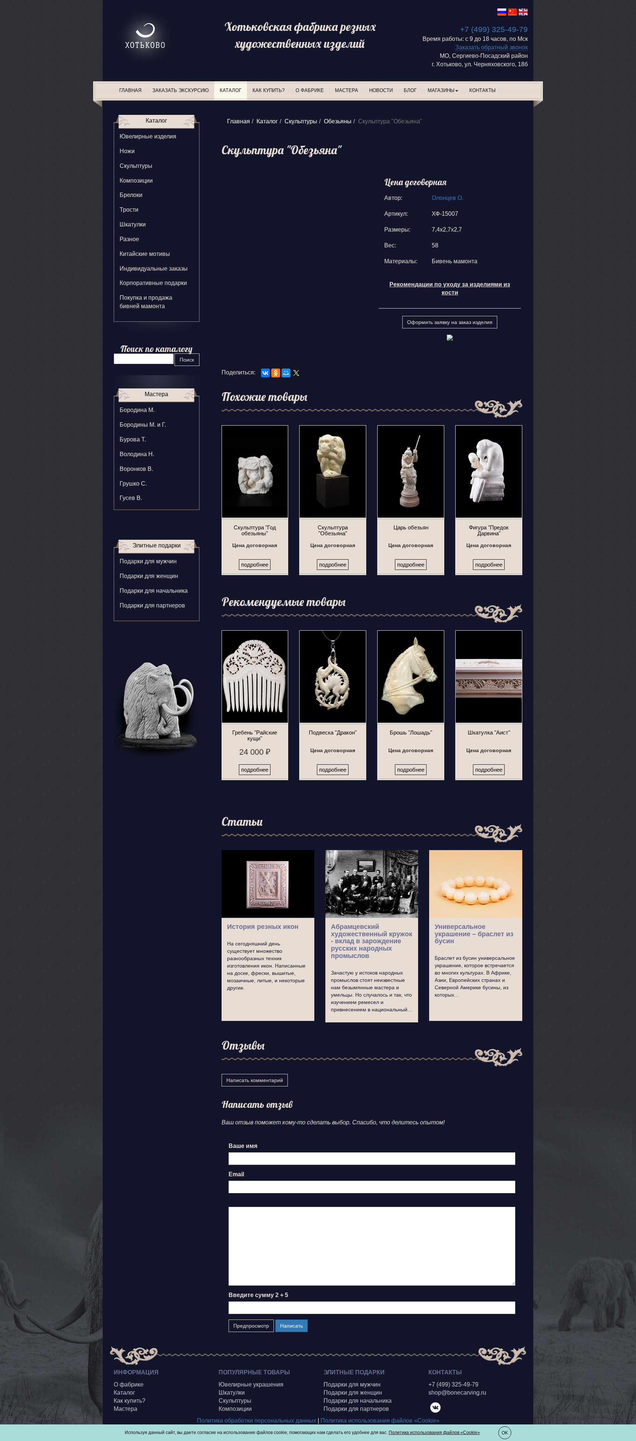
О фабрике (310, 90)
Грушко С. (133, 483)
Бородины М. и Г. (143, 425)
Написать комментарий (254, 1080)
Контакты (482, 90)
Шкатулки (133, 224)
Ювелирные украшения (251, 1384)
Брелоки (131, 195)
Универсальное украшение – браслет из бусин (474, 934)
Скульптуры (301, 121)
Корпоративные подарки (153, 283)
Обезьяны (337, 121)
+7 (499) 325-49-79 (494, 29)
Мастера (346, 90)
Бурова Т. (133, 439)
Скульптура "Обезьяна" (333, 530)
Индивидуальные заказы (154, 268)
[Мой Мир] (286, 373)
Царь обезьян (410, 527)
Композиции (136, 180)
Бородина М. (137, 410)
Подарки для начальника (154, 591)
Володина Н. (137, 454)
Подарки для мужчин (148, 561)
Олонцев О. (447, 198)
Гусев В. (131, 498)
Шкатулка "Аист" (489, 732)
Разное (129, 239)
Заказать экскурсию (180, 90)
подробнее (254, 564)
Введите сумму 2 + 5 (258, 1295)
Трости (129, 210)
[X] (296, 373)
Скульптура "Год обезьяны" (255, 530)
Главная (130, 90)
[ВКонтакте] (265, 373)
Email (236, 1174)
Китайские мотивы (145, 254)
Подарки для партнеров (152, 605)
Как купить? (268, 90)
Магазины (441, 90)
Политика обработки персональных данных (256, 1420)
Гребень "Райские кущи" (254, 735)
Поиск (187, 360)
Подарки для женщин (149, 576)
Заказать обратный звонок (491, 47)
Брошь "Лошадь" (411, 732)
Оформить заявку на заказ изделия (449, 322)
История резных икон (262, 926)
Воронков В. (136, 469)
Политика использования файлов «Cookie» (380, 1420)
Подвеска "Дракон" (333, 732)
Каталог (230, 90)
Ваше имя (243, 1146)
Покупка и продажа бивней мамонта (146, 302)
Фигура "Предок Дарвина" (489, 530)
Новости (381, 90)
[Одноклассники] (275, 373)
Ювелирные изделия (148, 136)
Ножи (127, 151)
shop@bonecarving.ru (457, 1392)
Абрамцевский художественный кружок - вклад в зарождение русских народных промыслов (371, 941)
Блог (410, 90)
